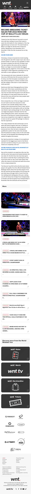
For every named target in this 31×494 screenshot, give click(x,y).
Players (3, 463)
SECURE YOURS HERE (7, 55)
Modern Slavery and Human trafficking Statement (8, 473)
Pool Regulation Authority (22, 472)
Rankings (4, 462)
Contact (17, 462)
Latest (3, 458)
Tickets (3, 461)
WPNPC (17, 461)
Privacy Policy (5, 470)
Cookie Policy (5, 471)
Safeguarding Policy (6, 468)
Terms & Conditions (6, 467)
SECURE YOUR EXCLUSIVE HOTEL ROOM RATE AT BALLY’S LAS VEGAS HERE (14, 148)
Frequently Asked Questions (20, 458)
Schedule (4, 459)
